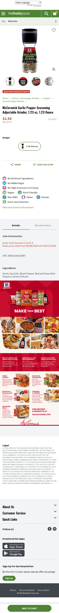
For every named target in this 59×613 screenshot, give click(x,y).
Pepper (46, 98)
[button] (46, 13)
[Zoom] (53, 69)
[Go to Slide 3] (36, 81)
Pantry (5, 98)
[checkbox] (54, 30)
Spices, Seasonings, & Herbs (25, 98)
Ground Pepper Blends (13, 101)
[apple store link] (14, 548)
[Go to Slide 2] (23, 81)
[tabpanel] (29, 254)
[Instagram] (54, 529)
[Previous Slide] (6, 81)
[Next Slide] (52, 81)
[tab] (16, 225)
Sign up (9, 578)
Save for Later (45, 164)
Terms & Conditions (26, 590)
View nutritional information (18, 207)
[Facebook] (49, 529)
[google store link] (14, 555)
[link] (43, 164)
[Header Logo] (18, 13)
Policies (13, 590)
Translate (37, 5)
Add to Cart (29, 608)
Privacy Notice (43, 590)
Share (17, 164)
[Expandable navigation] (3, 13)
